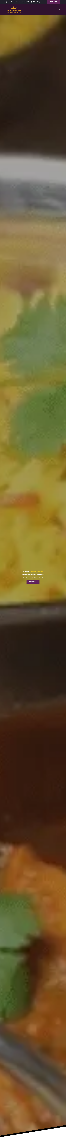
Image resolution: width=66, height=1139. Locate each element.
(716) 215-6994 (37, 2)
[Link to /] (14, 9)
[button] (59, 9)
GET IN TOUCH (54, 2)
